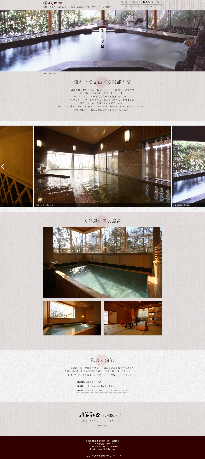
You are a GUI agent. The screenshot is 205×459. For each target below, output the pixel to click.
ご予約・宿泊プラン (131, 6)
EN (122, 2)
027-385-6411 (154, 2)
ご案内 (52, 7)
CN (126, 2)
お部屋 (72, 7)
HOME (45, 7)
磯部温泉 (62, 7)
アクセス (96, 7)
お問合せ (138, 2)
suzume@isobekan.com (106, 449)
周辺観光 (107, 7)
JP (130, 2)
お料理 (80, 7)
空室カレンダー (152, 6)
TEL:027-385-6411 (95, 446)
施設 (88, 7)
